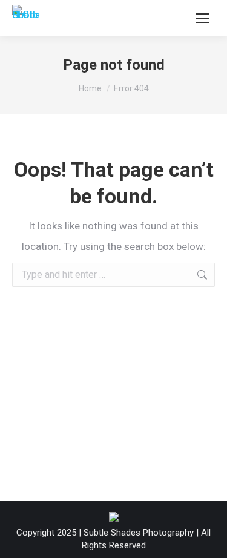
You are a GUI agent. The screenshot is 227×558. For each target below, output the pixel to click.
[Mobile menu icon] (203, 18)
